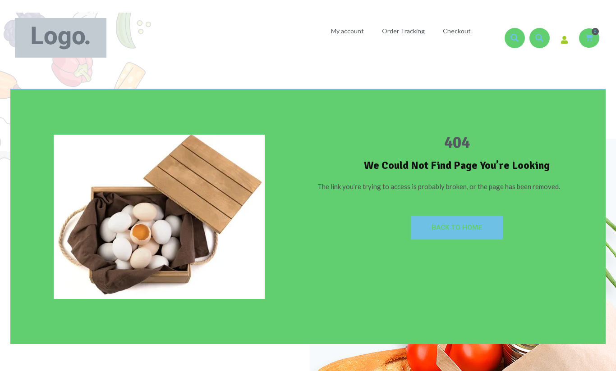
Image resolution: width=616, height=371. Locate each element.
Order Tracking (403, 31)
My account (347, 31)
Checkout (457, 31)
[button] (515, 38)
